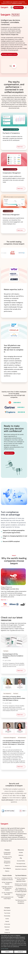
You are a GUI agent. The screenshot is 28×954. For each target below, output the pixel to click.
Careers (7, 929)
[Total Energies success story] (5, 605)
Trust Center (7, 913)
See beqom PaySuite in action (9, 54)
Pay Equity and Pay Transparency (7, 857)
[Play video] (14, 66)
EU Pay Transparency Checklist (7, 883)
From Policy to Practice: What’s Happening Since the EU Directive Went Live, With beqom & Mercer (14, 698)
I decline (7, 951)
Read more (21, 147)
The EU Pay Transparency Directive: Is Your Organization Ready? (21, 879)
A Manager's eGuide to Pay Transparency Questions (7, 888)
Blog (21, 858)
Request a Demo (18, 7)
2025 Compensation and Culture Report (7, 897)
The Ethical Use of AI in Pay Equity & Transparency (20, 901)
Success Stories (21, 860)
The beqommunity (20, 863)
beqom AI (7, 865)
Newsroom (7, 927)
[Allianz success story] (14, 605)
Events (7, 918)
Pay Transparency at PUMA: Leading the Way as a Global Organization (21, 890)
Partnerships (7, 916)
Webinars (21, 855)
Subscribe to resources (20, 869)
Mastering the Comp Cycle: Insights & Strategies (21, 896)
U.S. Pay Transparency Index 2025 (7, 893)
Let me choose (4, 948)
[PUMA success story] (23, 605)
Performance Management (7, 861)
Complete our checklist (17, 3)
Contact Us (7, 932)
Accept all (20, 951)
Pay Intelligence (7, 868)
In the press (7, 924)
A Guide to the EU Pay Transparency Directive (7, 878)
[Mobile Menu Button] (25, 7)
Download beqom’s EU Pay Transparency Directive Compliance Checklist (13, 655)
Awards (7, 921)
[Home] (4, 7)
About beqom (7, 910)
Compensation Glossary (21, 866)
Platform (7, 871)
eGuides (21, 852)
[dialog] (14, 944)
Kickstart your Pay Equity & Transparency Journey (21, 884)
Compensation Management (7, 853)
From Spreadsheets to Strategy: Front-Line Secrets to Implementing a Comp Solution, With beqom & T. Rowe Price (14, 742)
